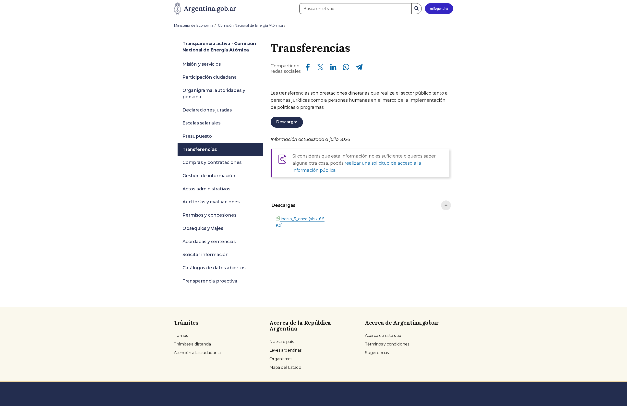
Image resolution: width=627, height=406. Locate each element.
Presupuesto (197, 136)
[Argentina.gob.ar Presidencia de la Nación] (205, 9)
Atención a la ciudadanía (197, 352)
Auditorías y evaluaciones (211, 202)
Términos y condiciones (387, 344)
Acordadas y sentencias (209, 241)
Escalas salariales (201, 123)
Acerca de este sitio (383, 335)
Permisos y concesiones (209, 215)
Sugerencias (377, 352)
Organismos (280, 359)
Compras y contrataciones (211, 162)
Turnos (181, 335)
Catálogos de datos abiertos (213, 268)
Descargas (283, 205)
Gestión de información (208, 175)
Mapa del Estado (285, 367)
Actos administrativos (206, 189)
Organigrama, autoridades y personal (213, 93)
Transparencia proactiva (209, 281)
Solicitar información (205, 254)
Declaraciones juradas (207, 110)
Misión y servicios (201, 64)
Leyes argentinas (285, 350)
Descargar (286, 122)
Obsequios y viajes (202, 228)
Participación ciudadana (209, 77)
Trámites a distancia (192, 344)
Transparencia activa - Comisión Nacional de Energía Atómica (219, 47)
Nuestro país (281, 341)
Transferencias (199, 149)
